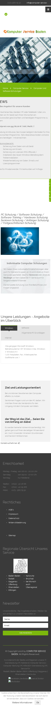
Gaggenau (12, 581)
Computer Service (20, 88)
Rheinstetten (13, 587)
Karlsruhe (30, 576)
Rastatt (11, 579)
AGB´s (11, 510)
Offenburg (12, 584)
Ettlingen (12, 590)
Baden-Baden (14, 576)
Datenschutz (13, 518)
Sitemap (12, 535)
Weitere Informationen (22, 702)
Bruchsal (30, 579)
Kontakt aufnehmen (9, 443)
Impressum (13, 514)
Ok (37, 702)
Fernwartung (8, 20)
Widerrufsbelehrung (17, 523)
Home (5, 88)
